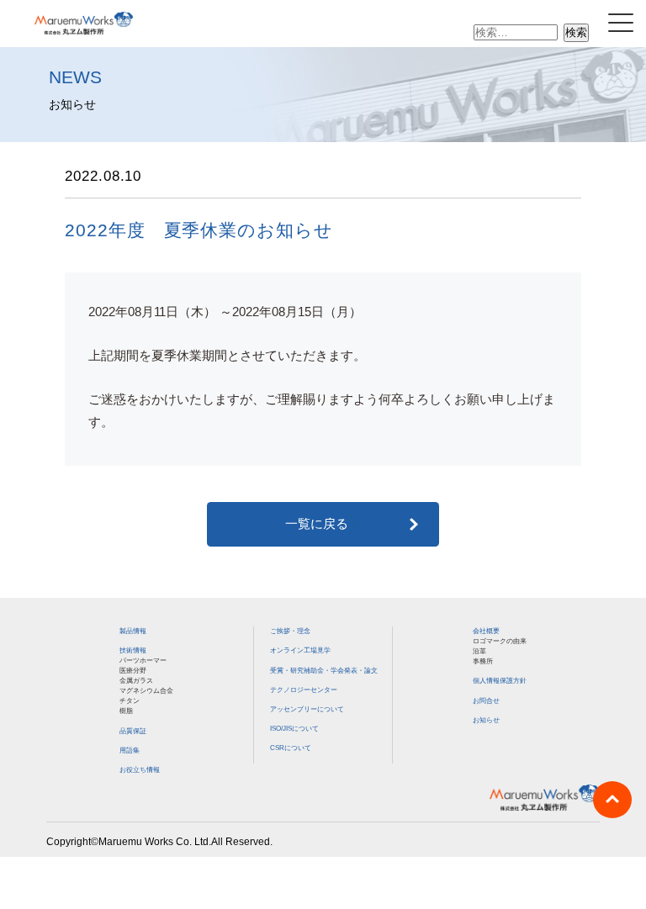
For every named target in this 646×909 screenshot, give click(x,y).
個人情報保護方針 (500, 680)
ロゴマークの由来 (500, 641)
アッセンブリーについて (307, 709)
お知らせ (486, 720)
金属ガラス (136, 680)
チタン (129, 700)
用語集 (129, 750)
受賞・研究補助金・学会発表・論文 (324, 670)
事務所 (483, 661)
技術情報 (132, 650)
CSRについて (290, 747)
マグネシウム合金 (146, 690)
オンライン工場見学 (300, 650)
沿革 (479, 651)
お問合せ (486, 700)
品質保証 (132, 731)
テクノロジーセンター (303, 689)
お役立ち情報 (139, 769)
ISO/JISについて (294, 728)
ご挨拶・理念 (290, 630)
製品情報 (132, 630)
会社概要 (486, 630)
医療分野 (132, 670)
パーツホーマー (143, 660)
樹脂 (126, 710)
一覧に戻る (316, 523)
